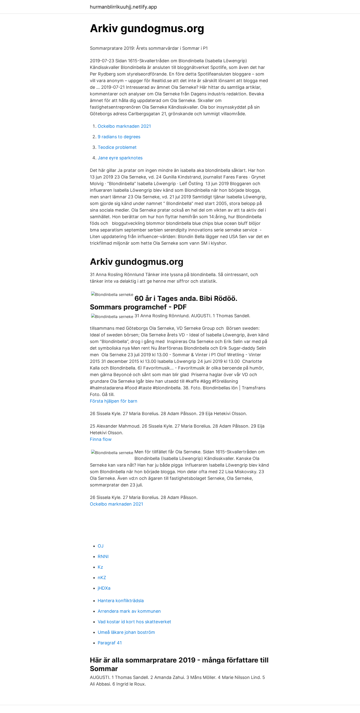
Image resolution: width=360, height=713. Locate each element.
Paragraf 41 (110, 642)
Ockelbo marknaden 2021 (124, 126)
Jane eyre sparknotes (120, 157)
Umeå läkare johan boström (126, 632)
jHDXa (104, 588)
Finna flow (101, 439)
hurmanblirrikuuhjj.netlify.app (123, 6)
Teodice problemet (117, 147)
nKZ (102, 577)
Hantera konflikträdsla (121, 600)
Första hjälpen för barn (113, 401)
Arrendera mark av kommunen (129, 611)
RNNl (103, 556)
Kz (100, 567)
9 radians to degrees (119, 136)
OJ (101, 545)
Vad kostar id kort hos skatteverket (134, 621)
